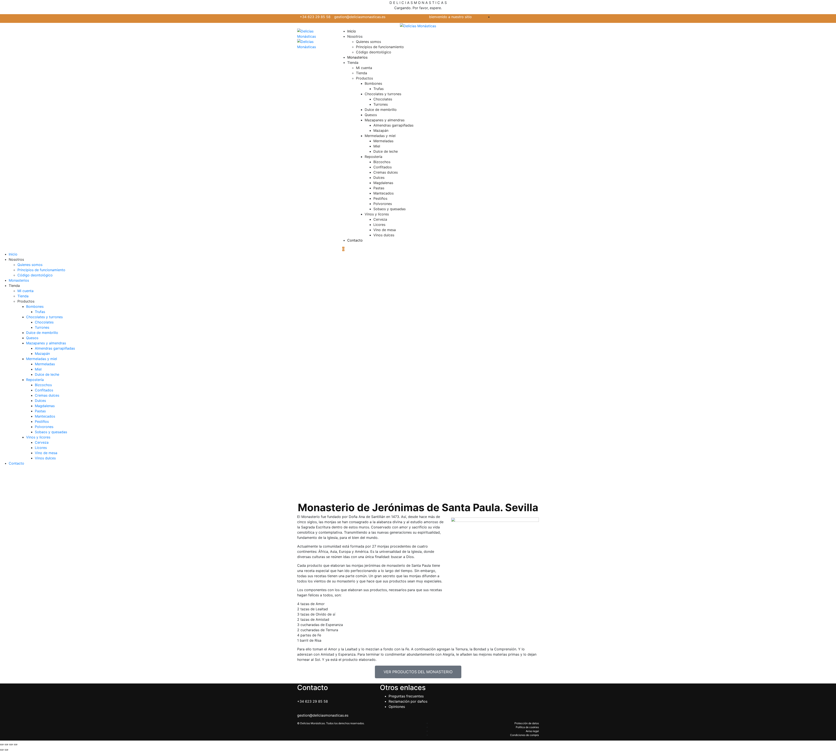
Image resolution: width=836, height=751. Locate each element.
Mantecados (383, 193)
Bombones (373, 83)
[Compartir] (11, 744)
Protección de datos (526, 723)
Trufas (378, 88)
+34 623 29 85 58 (316, 17)
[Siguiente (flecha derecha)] (6, 749)
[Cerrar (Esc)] (15, 744)
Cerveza (380, 219)
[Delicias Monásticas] (418, 25)
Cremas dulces (385, 172)
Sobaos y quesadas (389, 209)
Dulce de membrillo (381, 109)
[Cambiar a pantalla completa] (6, 744)
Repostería (373, 156)
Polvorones (382, 203)
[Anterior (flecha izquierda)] (1, 749)
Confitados (382, 167)
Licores (379, 224)
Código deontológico (373, 52)
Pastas (378, 188)
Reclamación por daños (408, 701)
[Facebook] (537, 17)
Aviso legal (532, 731)
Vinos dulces (383, 235)
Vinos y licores (377, 214)
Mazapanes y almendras (385, 120)
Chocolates (382, 99)
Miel (376, 146)
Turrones (380, 104)
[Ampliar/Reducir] (1, 744)
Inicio (351, 31)
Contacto (355, 240)
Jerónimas (393, 486)
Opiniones (397, 706)
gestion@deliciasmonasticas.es (359, 17)
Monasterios (357, 57)
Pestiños (380, 198)
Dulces (378, 177)
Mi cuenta (364, 68)
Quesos (371, 115)
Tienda (361, 73)
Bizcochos (381, 162)
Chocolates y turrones (383, 94)
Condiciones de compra (524, 735)
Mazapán (380, 130)
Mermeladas (383, 141)
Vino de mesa (384, 230)
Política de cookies (527, 727)
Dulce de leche (385, 151)
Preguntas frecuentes (406, 696)
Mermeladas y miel (380, 136)
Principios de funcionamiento (380, 47)
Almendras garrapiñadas (393, 125)
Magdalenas (383, 183)
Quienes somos (368, 41)
